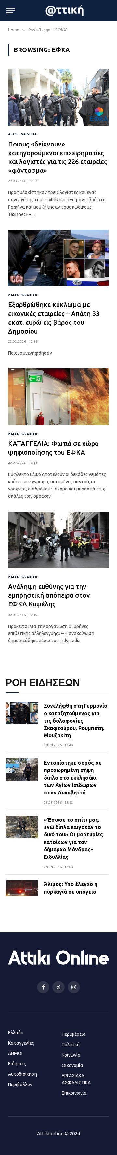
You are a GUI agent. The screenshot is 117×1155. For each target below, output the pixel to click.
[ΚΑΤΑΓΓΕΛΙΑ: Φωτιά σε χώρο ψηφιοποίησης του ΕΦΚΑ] (58, 396)
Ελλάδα (16, 1032)
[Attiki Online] (65, 10)
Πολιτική (71, 1044)
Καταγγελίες (21, 1043)
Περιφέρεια (74, 1034)
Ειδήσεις (17, 1063)
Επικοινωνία (74, 1093)
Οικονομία (72, 1065)
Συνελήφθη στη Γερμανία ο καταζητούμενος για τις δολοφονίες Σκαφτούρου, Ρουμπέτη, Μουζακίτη (75, 721)
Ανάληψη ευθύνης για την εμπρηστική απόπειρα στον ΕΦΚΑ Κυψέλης (49, 595)
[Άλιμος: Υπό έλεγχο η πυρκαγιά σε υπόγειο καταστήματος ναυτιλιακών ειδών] (22, 896)
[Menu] (10, 10)
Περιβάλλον (20, 1084)
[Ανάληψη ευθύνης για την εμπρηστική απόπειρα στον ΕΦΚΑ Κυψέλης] (58, 540)
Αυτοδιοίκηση (22, 1074)
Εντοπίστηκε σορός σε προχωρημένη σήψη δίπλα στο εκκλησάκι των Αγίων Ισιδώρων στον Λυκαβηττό (73, 777)
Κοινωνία (71, 1055)
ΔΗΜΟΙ (15, 1053)
